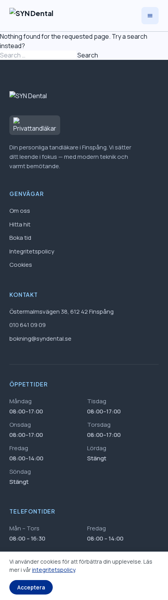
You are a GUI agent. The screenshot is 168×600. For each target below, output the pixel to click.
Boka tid (20, 238)
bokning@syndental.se (40, 338)
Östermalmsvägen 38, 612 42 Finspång (61, 311)
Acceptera (31, 587)
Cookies (20, 264)
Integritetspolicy (31, 251)
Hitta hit (19, 224)
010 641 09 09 (27, 325)
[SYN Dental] (31, 15)
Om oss (19, 211)
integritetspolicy (53, 569)
